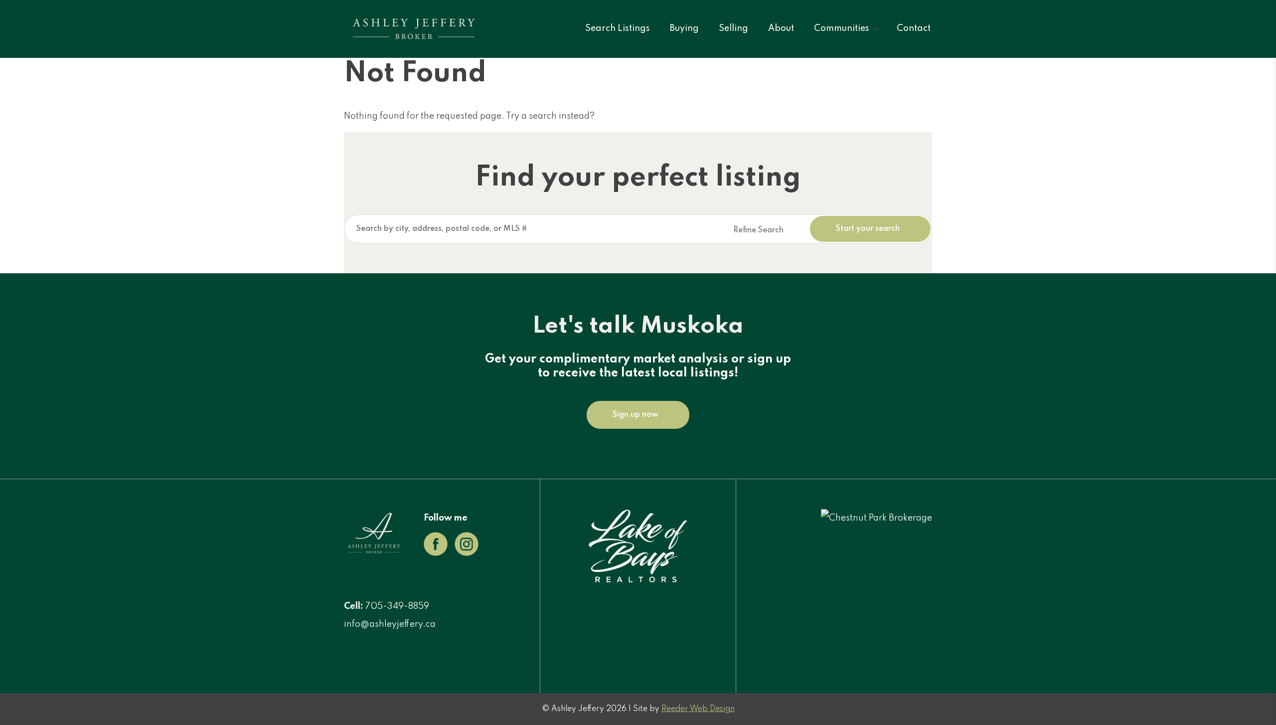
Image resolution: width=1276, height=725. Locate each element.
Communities (841, 28)
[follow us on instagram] (466, 553)
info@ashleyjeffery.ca (390, 624)
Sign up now (635, 415)
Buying (684, 28)
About (781, 28)
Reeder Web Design (698, 709)
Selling (733, 28)
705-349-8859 (397, 606)
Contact (914, 28)
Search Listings (617, 28)
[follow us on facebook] (436, 553)
